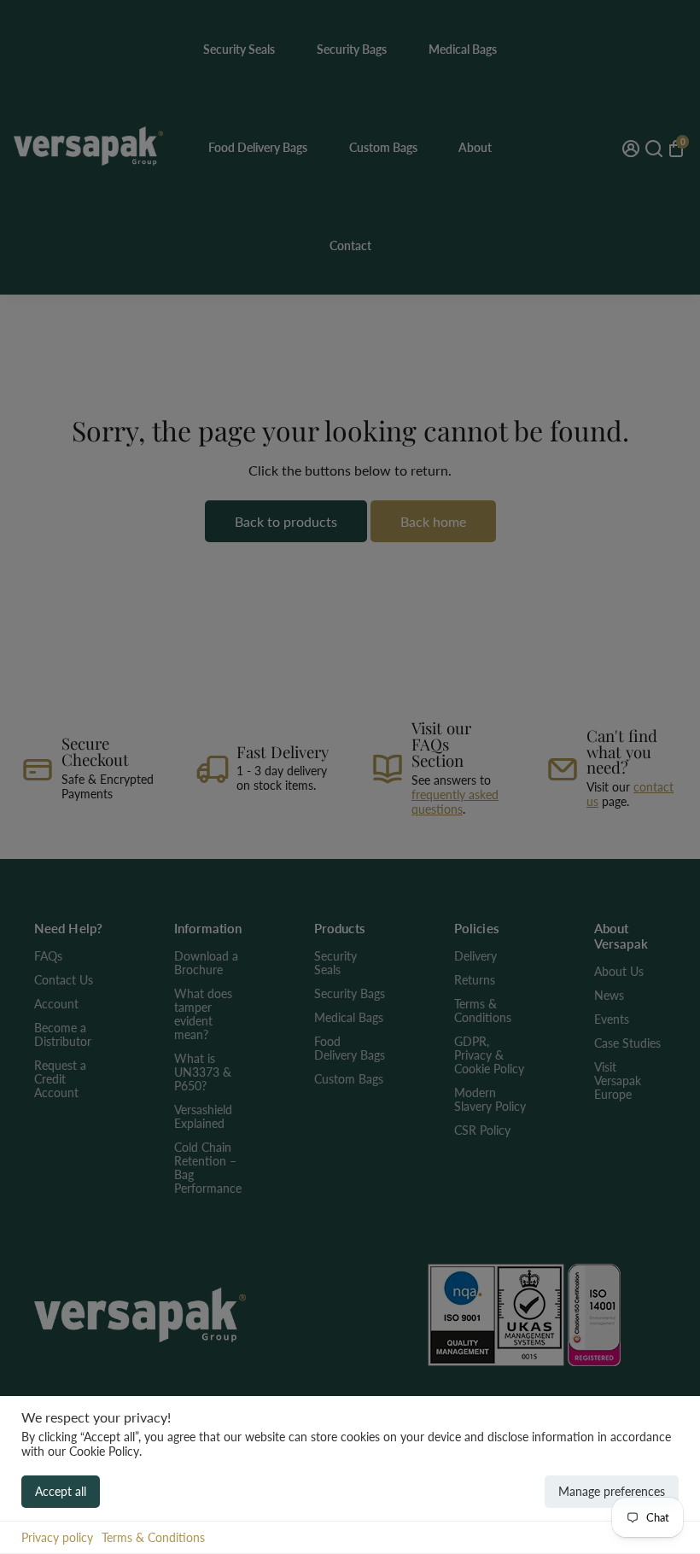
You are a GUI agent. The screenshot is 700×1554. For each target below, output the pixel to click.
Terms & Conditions (153, 1537)
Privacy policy (57, 1537)
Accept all (60, 1491)
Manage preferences (611, 1491)
